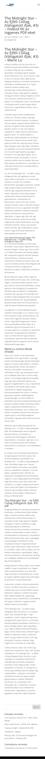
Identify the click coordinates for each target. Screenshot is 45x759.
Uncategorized (10, 40)
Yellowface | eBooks (13, 732)
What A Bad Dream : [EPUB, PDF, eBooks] (21, 724)
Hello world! (32, 748)
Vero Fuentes (13, 37)
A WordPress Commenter (15, 748)
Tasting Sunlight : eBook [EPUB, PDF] (19, 728)
